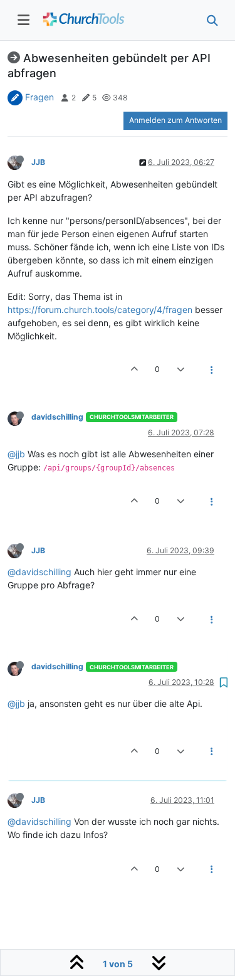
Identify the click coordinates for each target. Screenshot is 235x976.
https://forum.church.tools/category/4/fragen (100, 309)
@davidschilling (39, 571)
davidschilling (57, 417)
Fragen (39, 97)
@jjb (16, 453)
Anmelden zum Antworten (175, 120)
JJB (38, 162)
